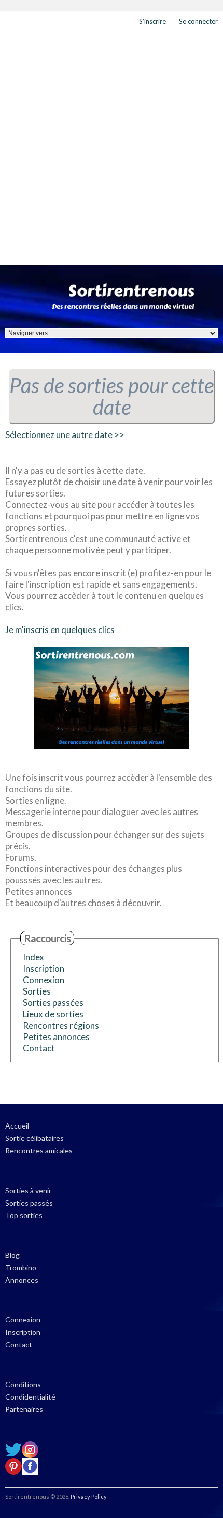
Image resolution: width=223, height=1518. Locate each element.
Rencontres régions (61, 1025)
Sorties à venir (28, 1190)
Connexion (43, 979)
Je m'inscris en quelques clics (60, 629)
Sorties (37, 991)
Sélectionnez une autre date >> (64, 434)
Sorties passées (53, 1002)
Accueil (17, 1125)
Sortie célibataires (34, 1138)
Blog (12, 1255)
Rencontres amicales (39, 1150)
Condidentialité (30, 1396)
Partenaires (24, 1409)
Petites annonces (56, 1036)
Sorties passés (29, 1202)
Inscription (43, 968)
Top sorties (24, 1215)
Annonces (21, 1279)
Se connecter (198, 21)
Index (33, 957)
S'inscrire (152, 21)
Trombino (20, 1267)
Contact (39, 1048)
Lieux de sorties (53, 1014)
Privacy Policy (89, 1496)
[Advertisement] (111, 149)
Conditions (23, 1384)
